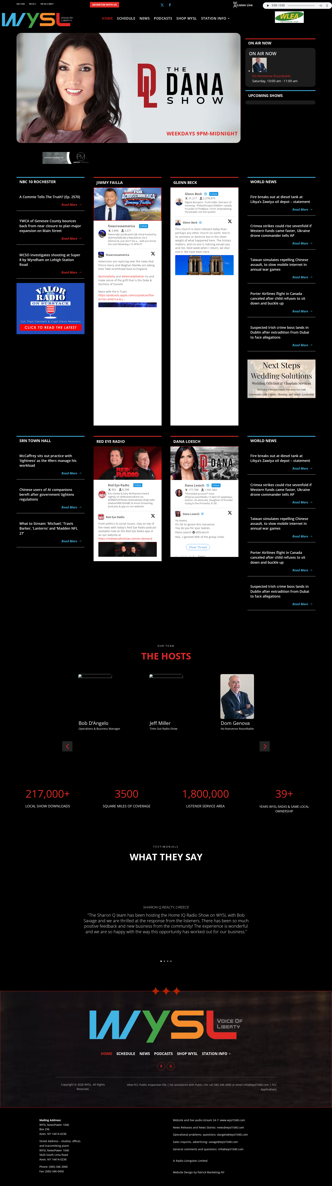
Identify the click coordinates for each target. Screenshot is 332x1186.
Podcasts (163, 19)
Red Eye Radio (115, 517)
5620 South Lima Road (53, 1155)
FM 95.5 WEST (47, 4)
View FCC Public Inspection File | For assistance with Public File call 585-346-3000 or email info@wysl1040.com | (199, 1085)
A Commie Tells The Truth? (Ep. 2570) (49, 196)
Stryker (158, 723)
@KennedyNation (133, 276)
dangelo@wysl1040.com (232, 1134)
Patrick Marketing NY (211, 1172)
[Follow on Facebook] (170, 5)
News (144, 19)
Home (107, 19)
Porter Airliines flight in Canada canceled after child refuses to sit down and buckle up (277, 298)
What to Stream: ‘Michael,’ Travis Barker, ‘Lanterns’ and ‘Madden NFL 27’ (48, 528)
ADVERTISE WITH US (104, 4)
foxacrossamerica (117, 255)
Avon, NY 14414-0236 (52, 1159)
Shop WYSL (186, 19)
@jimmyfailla (106, 276)
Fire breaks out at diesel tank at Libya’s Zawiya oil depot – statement (280, 199)
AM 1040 (21, 4)
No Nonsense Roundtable (271, 76)
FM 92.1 (32, 4)
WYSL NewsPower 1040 (54, 1150)
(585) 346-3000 (58, 1166)
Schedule (126, 19)
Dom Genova (93, 723)
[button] (67, 746)
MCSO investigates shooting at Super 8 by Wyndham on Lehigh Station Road (49, 260)
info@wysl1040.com (230, 1149)
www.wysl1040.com (232, 1120)
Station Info (213, 19)
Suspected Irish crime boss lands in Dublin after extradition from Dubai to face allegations (279, 332)
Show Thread (198, 547)
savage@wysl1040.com (223, 1142)
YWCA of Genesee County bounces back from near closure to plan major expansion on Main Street (50, 226)
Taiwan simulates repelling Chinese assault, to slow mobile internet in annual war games (279, 264)
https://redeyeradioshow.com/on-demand (125, 538)
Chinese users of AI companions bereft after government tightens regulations (46, 494)
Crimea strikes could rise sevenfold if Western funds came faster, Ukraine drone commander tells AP (281, 231)
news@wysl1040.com (230, 1127)
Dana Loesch (191, 514)
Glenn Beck (190, 222)
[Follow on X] (162, 5)
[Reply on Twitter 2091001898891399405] (177, 556)
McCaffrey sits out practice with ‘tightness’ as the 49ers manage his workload (47, 460)
